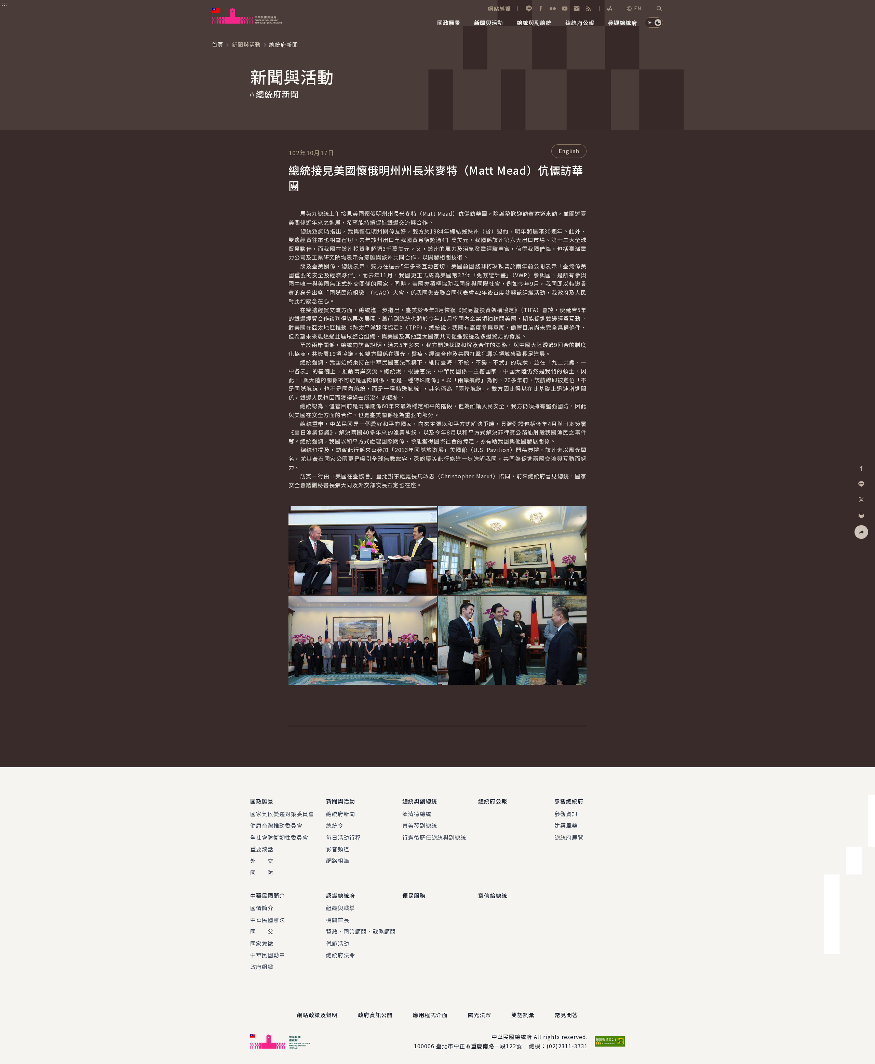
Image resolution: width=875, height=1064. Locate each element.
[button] (659, 8)
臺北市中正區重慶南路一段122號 (479, 1046)
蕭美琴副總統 (419, 825)
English (568, 151)
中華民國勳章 (267, 955)
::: (4, 4)
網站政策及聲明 (317, 1015)
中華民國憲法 (267, 920)
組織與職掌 (340, 908)
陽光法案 (479, 1015)
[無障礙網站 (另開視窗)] (610, 1041)
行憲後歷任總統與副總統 (434, 837)
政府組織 (261, 966)
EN (637, 8)
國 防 (261, 872)
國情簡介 (261, 908)
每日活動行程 (343, 837)
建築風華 (566, 825)
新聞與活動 (246, 44)
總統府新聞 (340, 814)
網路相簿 (337, 860)
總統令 (335, 825)
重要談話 (261, 849)
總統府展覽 (568, 837)
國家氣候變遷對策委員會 (282, 814)
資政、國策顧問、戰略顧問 (361, 931)
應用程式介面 (430, 1015)
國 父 (261, 931)
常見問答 (566, 1015)
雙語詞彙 (523, 1015)
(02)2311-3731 (567, 1046)
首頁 (218, 44)
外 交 (261, 860)
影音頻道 (337, 849)
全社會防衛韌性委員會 (279, 837)
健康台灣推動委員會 (276, 825)
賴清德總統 (416, 814)
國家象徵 (261, 943)
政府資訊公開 (375, 1015)
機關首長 (337, 920)
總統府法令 (340, 955)
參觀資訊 (566, 814)
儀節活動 (337, 943)
